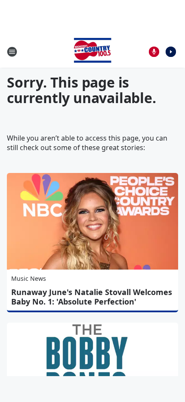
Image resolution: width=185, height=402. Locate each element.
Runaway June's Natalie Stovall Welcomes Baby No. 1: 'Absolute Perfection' (91, 296)
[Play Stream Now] (171, 52)
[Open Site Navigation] (12, 52)
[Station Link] (92, 52)
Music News (28, 278)
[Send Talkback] (154, 52)
